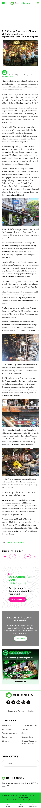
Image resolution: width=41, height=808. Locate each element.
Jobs (23, 733)
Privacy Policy (28, 800)
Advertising (7, 729)
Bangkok (11, 542)
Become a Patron (16, 711)
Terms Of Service (14, 800)
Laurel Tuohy (8, 76)
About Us (6, 725)
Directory (6, 741)
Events (24, 729)
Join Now (20, 638)
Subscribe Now (17, 599)
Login (38, 3)
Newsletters (27, 737)
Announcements (9, 733)
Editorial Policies (29, 725)
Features (20, 542)
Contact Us (7, 737)
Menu (3, 3)
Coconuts (23, 3)
